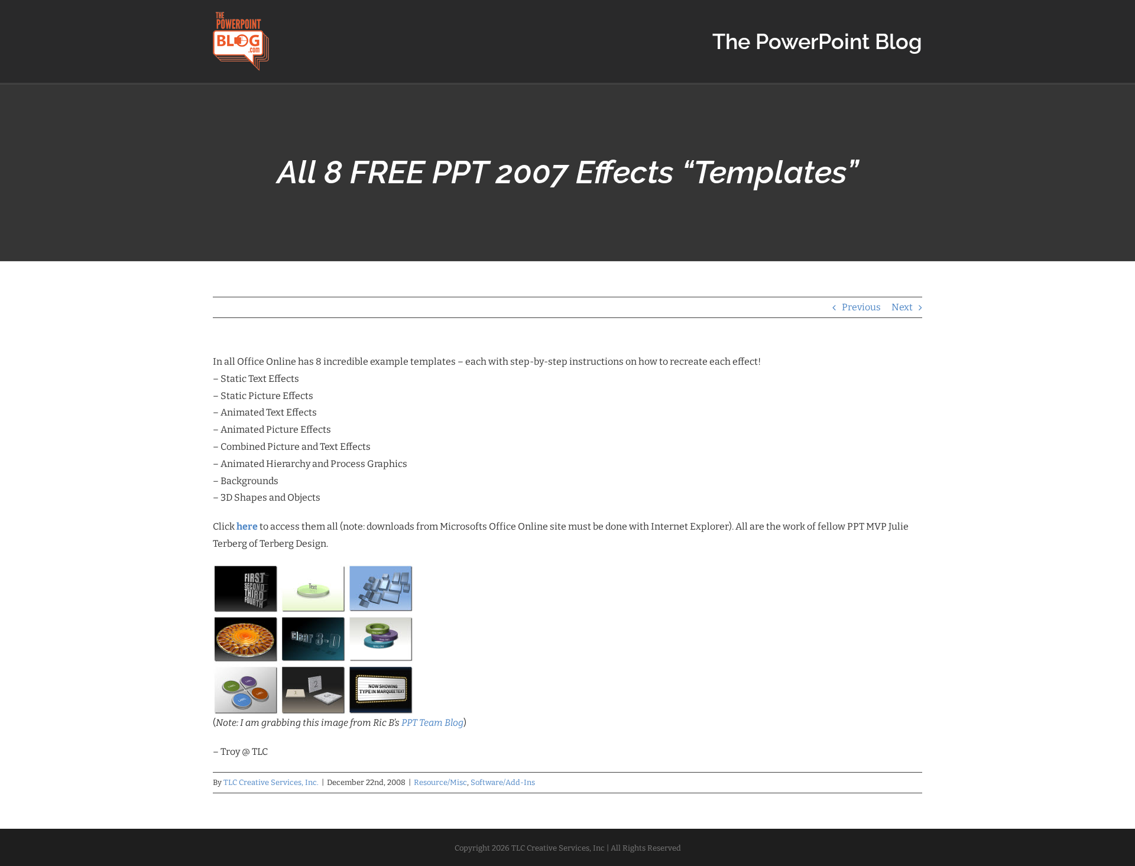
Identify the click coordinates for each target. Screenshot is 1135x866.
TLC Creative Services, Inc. (271, 782)
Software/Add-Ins (503, 782)
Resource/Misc (440, 782)
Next (902, 307)
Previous (861, 307)
